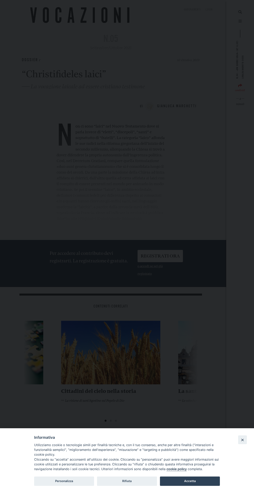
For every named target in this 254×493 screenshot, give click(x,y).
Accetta (190, 481)
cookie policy (176, 469)
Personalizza (64, 481)
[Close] (242, 439)
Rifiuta (127, 481)
